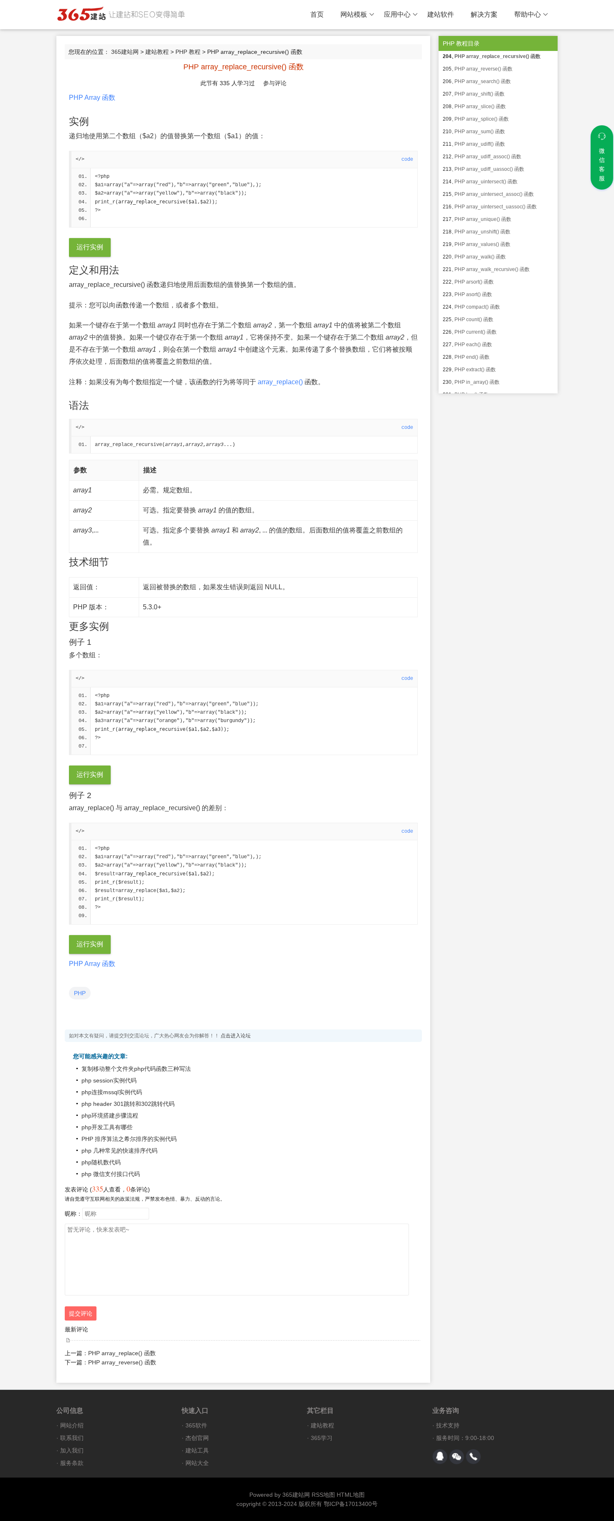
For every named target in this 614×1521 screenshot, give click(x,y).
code (407, 159)
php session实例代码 (109, 1080)
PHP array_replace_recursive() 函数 (497, 56)
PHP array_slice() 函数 (480, 106)
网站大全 (197, 1463)
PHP (80, 993)
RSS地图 (323, 1494)
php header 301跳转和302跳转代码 (128, 1103)
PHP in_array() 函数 (477, 382)
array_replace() (280, 381)
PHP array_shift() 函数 (479, 94)
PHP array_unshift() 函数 (482, 232)
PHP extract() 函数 (475, 370)
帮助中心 (527, 14)
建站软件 (440, 14)
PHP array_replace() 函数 (122, 1353)
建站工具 (197, 1450)
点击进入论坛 (236, 1036)
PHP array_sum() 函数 (479, 131)
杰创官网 (197, 1438)
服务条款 (72, 1463)
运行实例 (89, 247)
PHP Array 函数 (92, 97)
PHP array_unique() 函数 (482, 219)
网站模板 (353, 14)
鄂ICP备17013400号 (351, 1504)
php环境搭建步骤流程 (109, 1115)
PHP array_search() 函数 (482, 81)
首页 (317, 14)
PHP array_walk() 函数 (480, 257)
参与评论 (275, 83)
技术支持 (447, 1425)
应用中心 (397, 14)
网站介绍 (72, 1425)
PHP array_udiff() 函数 (479, 144)
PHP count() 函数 (473, 319)
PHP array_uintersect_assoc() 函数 (494, 194)
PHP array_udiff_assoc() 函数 (487, 157)
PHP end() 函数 (472, 357)
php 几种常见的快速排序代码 (119, 1150)
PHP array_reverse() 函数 (122, 1362)
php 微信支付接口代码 (110, 1174)
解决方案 (484, 14)
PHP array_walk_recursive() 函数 (492, 269)
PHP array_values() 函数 (482, 244)
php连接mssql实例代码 (111, 1092)
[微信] (456, 1456)
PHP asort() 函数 (473, 294)
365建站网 (125, 51)
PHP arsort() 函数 (474, 282)
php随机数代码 (101, 1162)
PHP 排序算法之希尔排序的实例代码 (129, 1139)
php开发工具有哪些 (106, 1127)
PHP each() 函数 (473, 344)
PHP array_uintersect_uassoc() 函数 (495, 207)
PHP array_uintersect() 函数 (486, 182)
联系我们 (72, 1438)
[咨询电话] (473, 1456)
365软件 (196, 1425)
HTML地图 (351, 1494)
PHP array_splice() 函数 (481, 119)
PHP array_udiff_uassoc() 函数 (489, 169)
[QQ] (439, 1456)
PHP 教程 (187, 51)
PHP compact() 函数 (477, 307)
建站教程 (157, 51)
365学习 (321, 1438)
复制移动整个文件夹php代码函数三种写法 (136, 1068)
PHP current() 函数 (475, 332)
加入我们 (72, 1450)
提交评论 (80, 1313)
